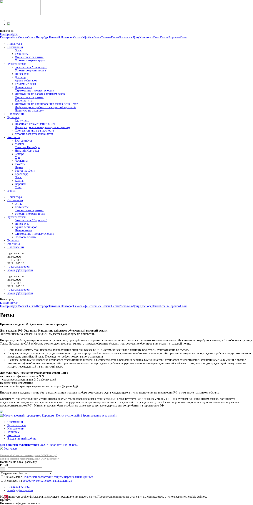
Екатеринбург (9, 34)
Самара (77, 37)
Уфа (85, 37)
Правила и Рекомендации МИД (35, 123)
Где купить (22, 120)
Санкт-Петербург (38, 37)
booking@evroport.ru (20, 270)
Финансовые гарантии (29, 57)
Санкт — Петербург (27, 147)
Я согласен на (38, 480)
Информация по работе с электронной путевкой (45, 107)
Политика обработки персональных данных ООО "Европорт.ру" (30, 459)
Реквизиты (22, 53)
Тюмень (106, 37)
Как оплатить (23, 100)
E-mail (4, 465)
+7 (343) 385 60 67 (18, 266)
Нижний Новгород (61, 37)
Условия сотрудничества (30, 70)
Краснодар (146, 37)
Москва (22, 37)
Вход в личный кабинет (22, 438)
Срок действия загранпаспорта (34, 130)
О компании (15, 47)
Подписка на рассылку (29, 110)
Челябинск (94, 37)
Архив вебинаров (26, 80)
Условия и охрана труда (30, 60)
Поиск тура (14, 43)
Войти (11, 190)
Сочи (183, 37)
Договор (20, 77)
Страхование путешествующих (34, 90)
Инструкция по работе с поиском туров (40, 93)
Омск (156, 37)
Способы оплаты (25, 237)
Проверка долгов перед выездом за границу (42, 127)
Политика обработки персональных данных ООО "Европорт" (28, 455)
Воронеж (174, 37)
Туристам (13, 117)
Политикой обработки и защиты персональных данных (58, 476)
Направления (23, 87)
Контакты (13, 137)
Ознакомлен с (48, 476)
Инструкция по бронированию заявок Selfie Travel (47, 103)
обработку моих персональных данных (47, 480)
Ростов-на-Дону (129, 37)
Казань (164, 37)
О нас (18, 50)
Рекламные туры (25, 83)
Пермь (115, 37)
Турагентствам (16, 63)
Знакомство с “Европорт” (31, 67)
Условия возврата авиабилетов (34, 133)
